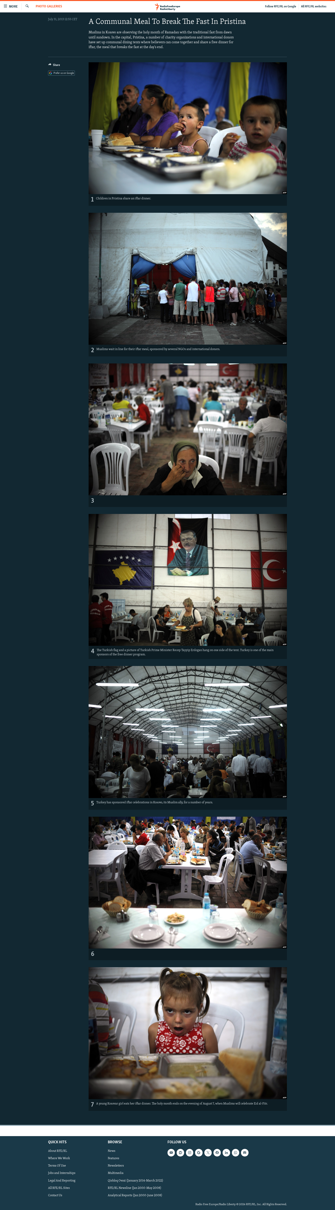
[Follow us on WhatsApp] (235, 1152)
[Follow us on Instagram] (189, 1152)
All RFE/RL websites (313, 6)
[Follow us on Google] (198, 1152)
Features (113, 1158)
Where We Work (59, 1158)
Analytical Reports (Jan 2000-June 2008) (135, 1195)
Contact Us (55, 1195)
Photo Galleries (49, 6)
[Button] (54, 66)
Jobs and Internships (61, 1173)
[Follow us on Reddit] (180, 1152)
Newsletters (116, 1165)
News (111, 1151)
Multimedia (115, 1173)
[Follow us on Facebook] (217, 1152)
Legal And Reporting (61, 1180)
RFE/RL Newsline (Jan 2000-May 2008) (134, 1187)
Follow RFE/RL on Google (280, 6)
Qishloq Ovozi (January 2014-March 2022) (135, 1180)
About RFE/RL (57, 1151)
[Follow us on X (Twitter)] (208, 1152)
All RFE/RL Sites (59, 1187)
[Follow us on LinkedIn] (226, 1152)
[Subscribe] (244, 1152)
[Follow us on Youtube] (171, 1152)
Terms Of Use (57, 1165)
